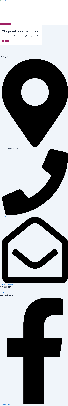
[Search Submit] (3, 41)
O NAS (3, 4)
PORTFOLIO (4, 12)
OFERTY (3, 8)
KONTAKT (4, 20)
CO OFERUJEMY (5, 16)
